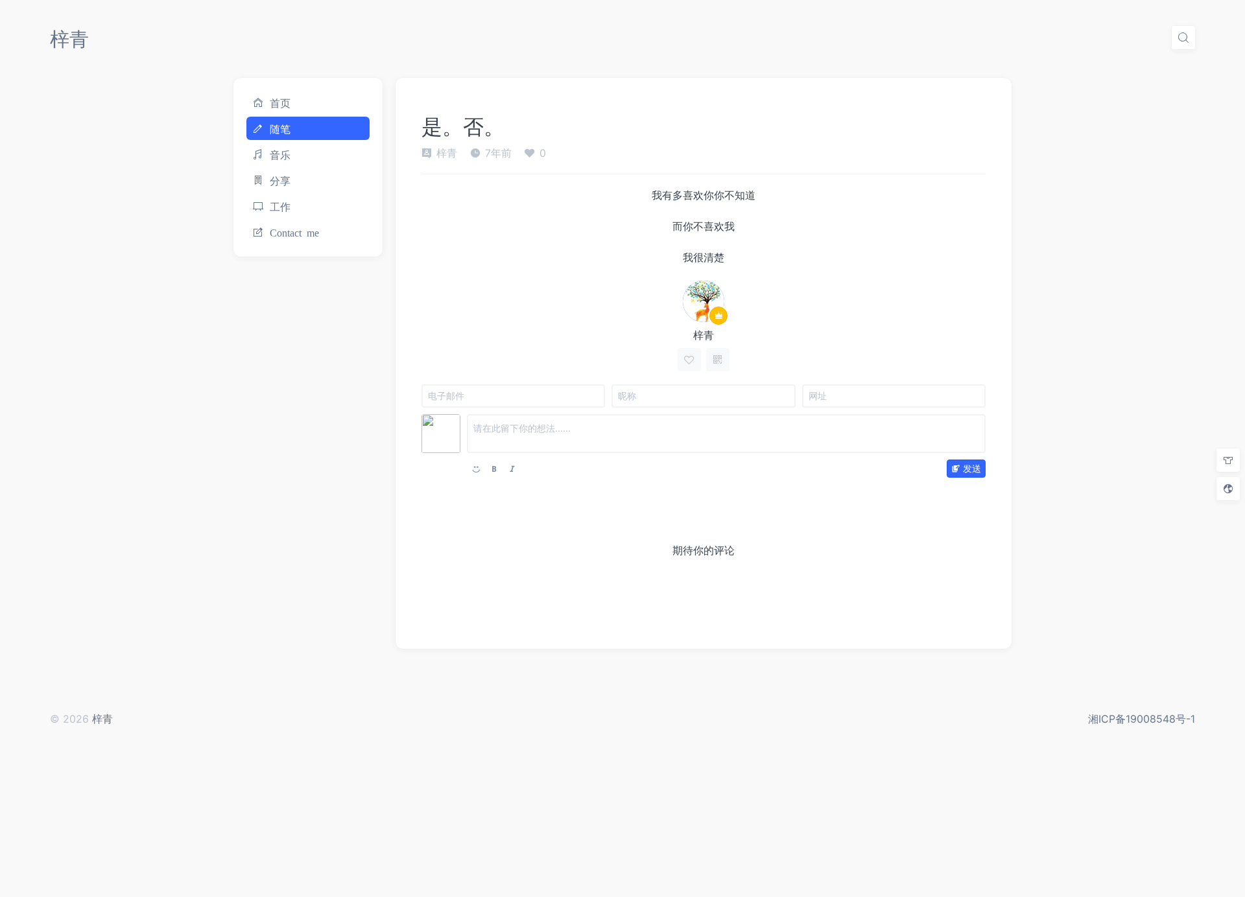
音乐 (280, 154)
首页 (280, 102)
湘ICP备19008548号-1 (1141, 718)
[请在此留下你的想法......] (726, 433)
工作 (280, 206)
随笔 (280, 128)
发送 (972, 468)
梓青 (69, 39)
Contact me (294, 232)
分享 (280, 180)
